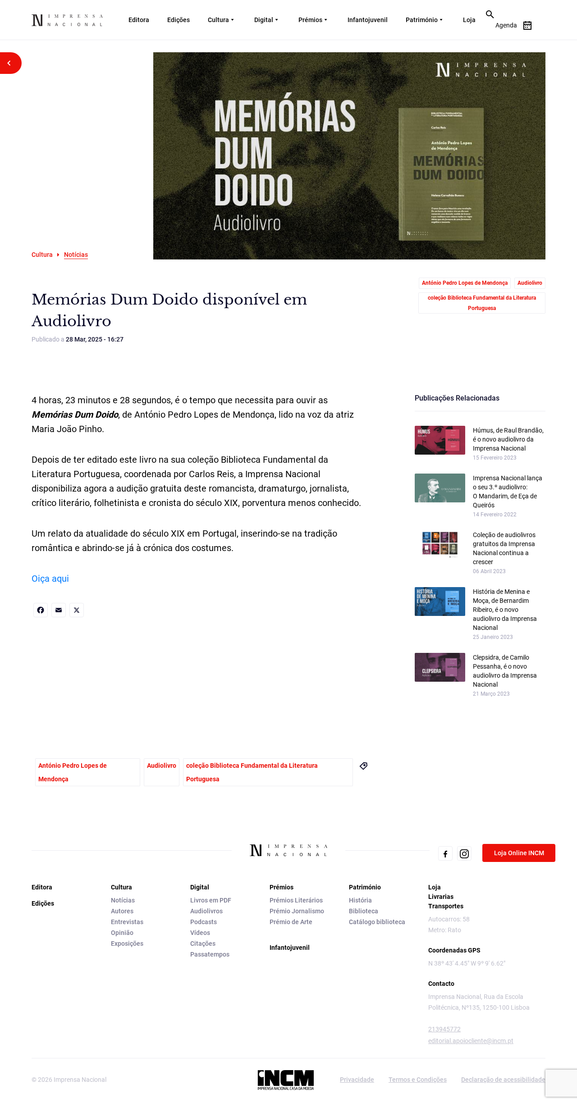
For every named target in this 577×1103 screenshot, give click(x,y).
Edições (178, 19)
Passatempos (209, 954)
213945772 (444, 1029)
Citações (202, 943)
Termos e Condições (418, 1079)
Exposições (127, 943)
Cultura (218, 19)
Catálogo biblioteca (377, 921)
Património (422, 19)
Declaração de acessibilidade (503, 1079)
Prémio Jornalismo (297, 911)
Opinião (122, 932)
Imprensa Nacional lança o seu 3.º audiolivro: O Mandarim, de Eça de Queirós (507, 491)
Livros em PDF (210, 900)
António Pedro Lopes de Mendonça (465, 283)
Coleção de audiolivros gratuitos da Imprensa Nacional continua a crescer (504, 548)
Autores (122, 911)
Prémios (310, 19)
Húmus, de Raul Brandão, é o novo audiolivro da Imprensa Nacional (508, 439)
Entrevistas (127, 921)
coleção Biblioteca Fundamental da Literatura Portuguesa (482, 303)
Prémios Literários (296, 900)
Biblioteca (363, 911)
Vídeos (200, 932)
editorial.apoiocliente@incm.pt (470, 1040)
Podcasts (203, 921)
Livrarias (440, 896)
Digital (263, 19)
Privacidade (357, 1079)
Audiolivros (206, 911)
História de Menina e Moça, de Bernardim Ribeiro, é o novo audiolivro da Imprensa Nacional (505, 609)
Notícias (123, 900)
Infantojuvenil (368, 19)
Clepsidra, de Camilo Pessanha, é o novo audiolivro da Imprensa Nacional (505, 671)
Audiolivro (529, 283)
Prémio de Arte (291, 921)
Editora (138, 19)
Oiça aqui (50, 578)
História (360, 900)
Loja (469, 19)
